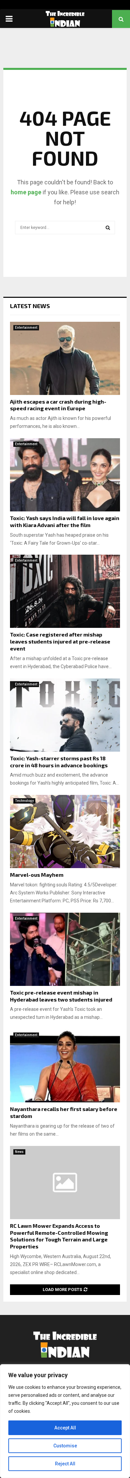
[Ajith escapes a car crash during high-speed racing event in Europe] (65, 358)
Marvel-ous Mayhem (36, 874)
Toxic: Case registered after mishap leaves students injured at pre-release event (60, 641)
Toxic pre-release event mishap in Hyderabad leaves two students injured (61, 996)
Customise (65, 1445)
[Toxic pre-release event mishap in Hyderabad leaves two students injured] (65, 949)
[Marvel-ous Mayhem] (65, 831)
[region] (65, 1421)
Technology (24, 801)
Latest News (30, 305)
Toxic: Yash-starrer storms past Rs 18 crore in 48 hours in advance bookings (59, 761)
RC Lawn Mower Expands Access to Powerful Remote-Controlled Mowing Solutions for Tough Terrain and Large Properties (59, 1235)
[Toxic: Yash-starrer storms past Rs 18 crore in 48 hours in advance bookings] (65, 715)
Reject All (65, 1463)
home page (26, 192)
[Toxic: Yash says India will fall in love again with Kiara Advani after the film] (65, 474)
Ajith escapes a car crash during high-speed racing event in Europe (58, 405)
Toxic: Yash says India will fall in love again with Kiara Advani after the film (64, 521)
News (19, 1152)
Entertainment (26, 327)
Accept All (65, 1427)
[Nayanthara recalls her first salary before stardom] (65, 1065)
